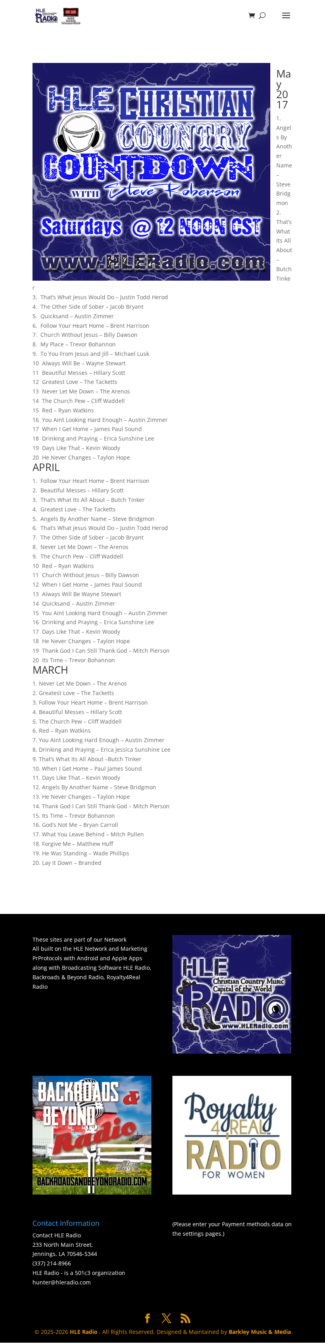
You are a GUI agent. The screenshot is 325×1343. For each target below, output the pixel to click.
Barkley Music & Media (260, 1331)
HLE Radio (136, 967)
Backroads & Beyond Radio (67, 977)
